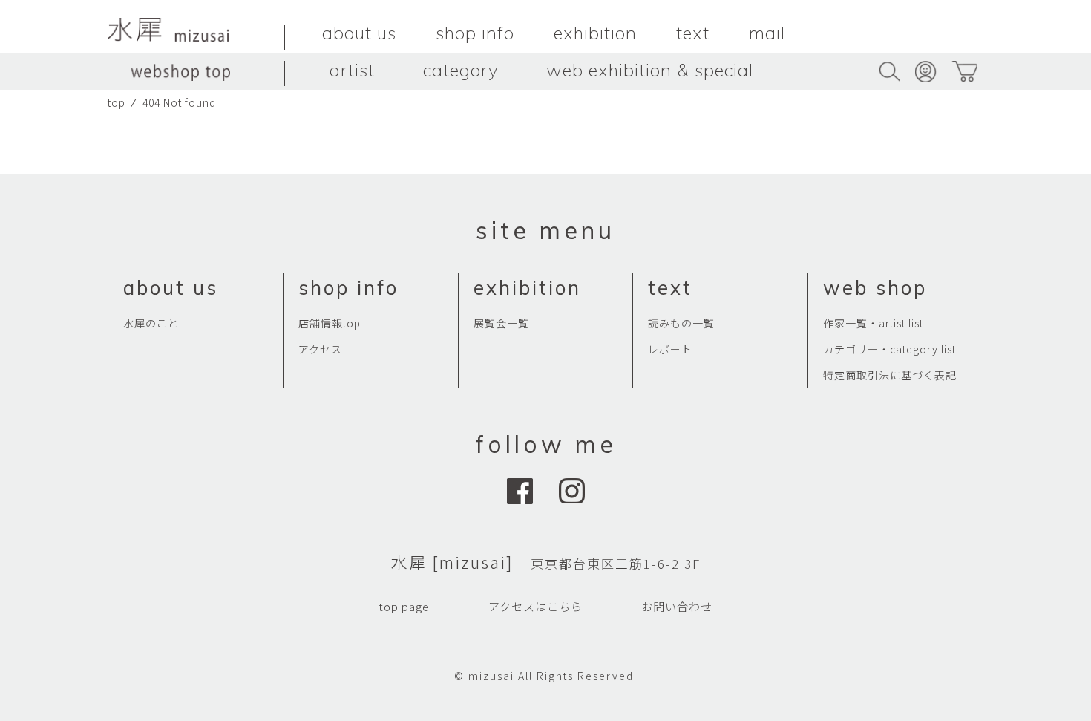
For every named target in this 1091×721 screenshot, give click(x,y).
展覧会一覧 (501, 323)
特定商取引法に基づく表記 (890, 375)
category (460, 70)
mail (767, 33)
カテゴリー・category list (889, 349)
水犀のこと (151, 323)
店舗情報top (329, 323)
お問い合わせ (676, 606)
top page (404, 606)
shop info (475, 33)
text (693, 33)
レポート (670, 349)
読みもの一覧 (681, 323)
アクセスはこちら (535, 606)
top (116, 102)
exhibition (595, 33)
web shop (875, 287)
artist (352, 70)
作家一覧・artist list (873, 323)
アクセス (320, 349)
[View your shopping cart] (964, 71)
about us (359, 33)
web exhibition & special (649, 70)
